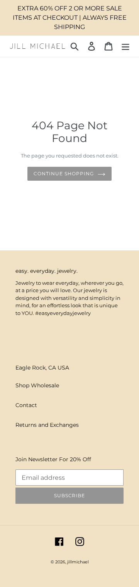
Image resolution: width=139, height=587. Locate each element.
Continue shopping (63, 173)
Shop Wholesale (37, 385)
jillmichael (78, 562)
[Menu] (125, 46)
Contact (26, 405)
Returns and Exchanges (47, 424)
